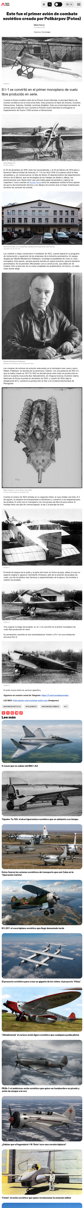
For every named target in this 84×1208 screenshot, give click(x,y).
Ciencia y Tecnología (42, 32)
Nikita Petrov (39, 25)
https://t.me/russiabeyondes (55, 695)
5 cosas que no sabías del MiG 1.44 (20, 766)
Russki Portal (35, 182)
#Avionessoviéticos (12, 706)
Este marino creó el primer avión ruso (30, 700)
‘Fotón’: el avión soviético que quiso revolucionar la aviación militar (36, 1197)
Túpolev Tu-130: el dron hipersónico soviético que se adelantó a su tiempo (40, 819)
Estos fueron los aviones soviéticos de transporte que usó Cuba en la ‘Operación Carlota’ (38, 873)
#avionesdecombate (50, 706)
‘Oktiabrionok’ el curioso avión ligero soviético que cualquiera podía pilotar (40, 1035)
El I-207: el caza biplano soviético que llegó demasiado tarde (33, 928)
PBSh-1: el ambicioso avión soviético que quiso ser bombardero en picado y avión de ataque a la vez (41, 1089)
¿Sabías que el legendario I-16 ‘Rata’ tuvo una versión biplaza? (34, 1144)
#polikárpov (31, 706)
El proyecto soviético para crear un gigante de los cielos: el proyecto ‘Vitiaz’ (41, 981)
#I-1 (65, 706)
